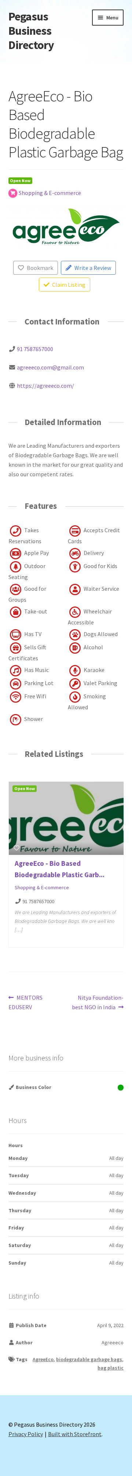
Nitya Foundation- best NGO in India (98, 1002)
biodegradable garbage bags (89, 1359)
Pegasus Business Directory (31, 30)
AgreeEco (43, 1359)
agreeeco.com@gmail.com (50, 367)
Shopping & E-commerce (42, 888)
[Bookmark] (16, 848)
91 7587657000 (35, 349)
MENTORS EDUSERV (25, 1002)
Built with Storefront (75, 1434)
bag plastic (111, 1367)
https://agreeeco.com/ (45, 385)
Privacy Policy (25, 1434)
